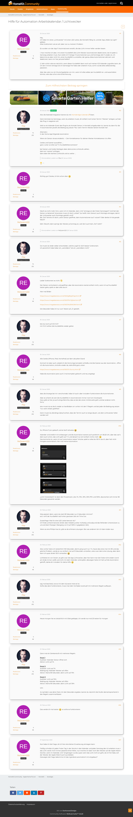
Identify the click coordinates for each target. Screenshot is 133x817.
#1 (120, 33)
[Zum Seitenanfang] (130, 810)
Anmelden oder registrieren (107, 3)
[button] (123, 26)
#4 (120, 207)
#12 (120, 545)
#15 (120, 649)
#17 (120, 740)
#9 (120, 389)
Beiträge (15, 58)
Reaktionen (16, 56)
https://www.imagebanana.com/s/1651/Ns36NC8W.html (60, 305)
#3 (120, 172)
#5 (120, 242)
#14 (120, 614)
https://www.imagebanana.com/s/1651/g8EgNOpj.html (59, 296)
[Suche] (121, 3)
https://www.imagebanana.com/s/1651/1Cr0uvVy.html (59, 369)
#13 (120, 580)
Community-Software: (66, 814)
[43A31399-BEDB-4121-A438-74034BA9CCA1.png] (53, 470)
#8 (120, 354)
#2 (120, 110)
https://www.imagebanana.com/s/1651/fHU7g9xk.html (59, 300)
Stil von (66, 811)
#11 (120, 510)
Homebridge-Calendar (80, 115)
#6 (120, 276)
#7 (120, 320)
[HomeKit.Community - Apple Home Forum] (51, 3)
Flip (59, 158)
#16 (120, 705)
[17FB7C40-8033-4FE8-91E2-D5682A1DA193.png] (53, 452)
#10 (120, 426)
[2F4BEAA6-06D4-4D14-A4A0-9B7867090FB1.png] (53, 486)
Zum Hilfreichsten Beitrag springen (66, 85)
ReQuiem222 (62, 230)
